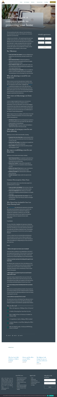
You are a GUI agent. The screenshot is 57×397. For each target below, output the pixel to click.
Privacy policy (51, 395)
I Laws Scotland (11, 207)
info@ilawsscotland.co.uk (5, 388)
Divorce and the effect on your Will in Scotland (28, 359)
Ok (47, 395)
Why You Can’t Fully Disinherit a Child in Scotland (13, 359)
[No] (55, 395)
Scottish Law (8, 13)
